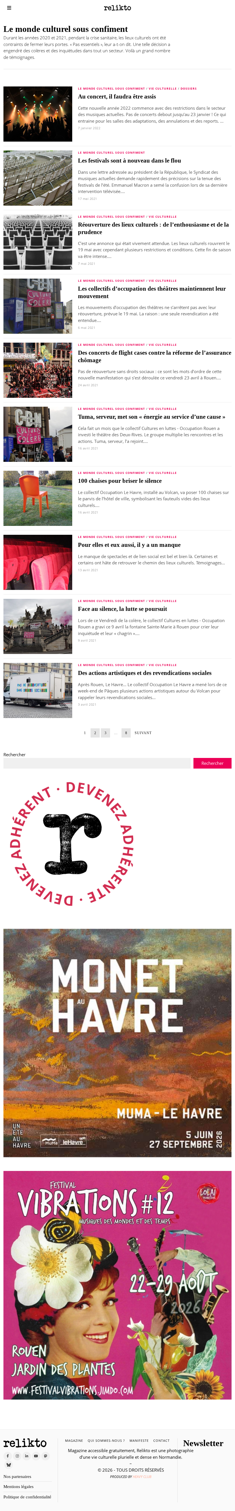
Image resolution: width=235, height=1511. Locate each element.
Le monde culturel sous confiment (111, 88)
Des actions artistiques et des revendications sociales (144, 672)
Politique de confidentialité (27, 1497)
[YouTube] (36, 1456)
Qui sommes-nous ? (106, 1440)
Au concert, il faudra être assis (117, 96)
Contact (161, 1440)
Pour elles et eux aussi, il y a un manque (129, 544)
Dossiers (189, 88)
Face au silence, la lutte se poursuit (122, 608)
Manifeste (139, 1440)
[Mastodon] (45, 1456)
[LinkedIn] (26, 1456)
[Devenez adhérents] (71, 843)
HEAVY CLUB (142, 1476)
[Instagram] (17, 1456)
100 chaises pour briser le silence (120, 480)
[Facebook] (7, 1456)
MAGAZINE (74, 1440)
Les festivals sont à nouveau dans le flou (129, 160)
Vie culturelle (163, 88)
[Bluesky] (8, 1464)
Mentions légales (18, 1486)
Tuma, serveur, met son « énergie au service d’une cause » (152, 416)
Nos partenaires (17, 1476)
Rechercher (14, 754)
